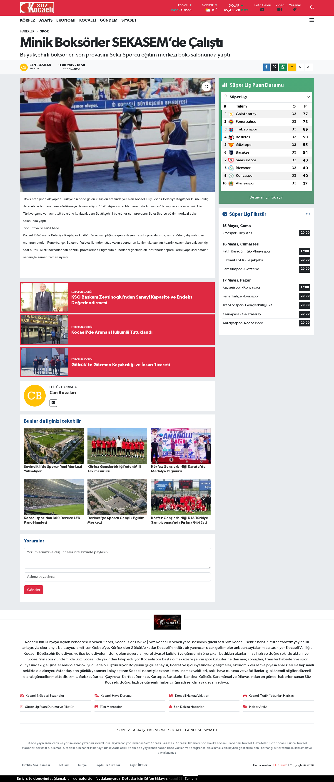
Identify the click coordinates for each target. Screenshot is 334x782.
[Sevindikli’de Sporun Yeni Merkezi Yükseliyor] (54, 446)
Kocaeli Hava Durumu (116, 695)
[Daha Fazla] (292, 67)
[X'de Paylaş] (274, 67)
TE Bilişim (280, 765)
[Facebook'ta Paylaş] (266, 67)
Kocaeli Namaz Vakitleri (192, 695)
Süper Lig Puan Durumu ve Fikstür (49, 706)
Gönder (33, 590)
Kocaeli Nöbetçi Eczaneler (45, 695)
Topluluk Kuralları (108, 765)
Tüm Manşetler (111, 706)
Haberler (27, 31)
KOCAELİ (87, 20)
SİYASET (129, 20)
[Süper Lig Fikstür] (308, 214)
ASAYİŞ (45, 20)
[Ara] (312, 8)
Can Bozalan (63, 392)
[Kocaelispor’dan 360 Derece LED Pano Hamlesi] (54, 497)
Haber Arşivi (258, 706)
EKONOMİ (65, 20)
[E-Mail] (53, 403)
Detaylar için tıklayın (266, 197)
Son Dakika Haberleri (189, 706)
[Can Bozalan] (35, 395)
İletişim (64, 765)
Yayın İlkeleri (139, 765)
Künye (82, 765)
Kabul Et (175, 779)
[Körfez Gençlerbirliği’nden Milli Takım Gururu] (117, 446)
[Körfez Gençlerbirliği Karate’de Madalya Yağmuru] (181, 446)
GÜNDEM (108, 20)
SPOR (44, 31)
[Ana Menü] (311, 21)
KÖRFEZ (27, 20)
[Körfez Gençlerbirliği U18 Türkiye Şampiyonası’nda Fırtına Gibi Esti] (181, 497)
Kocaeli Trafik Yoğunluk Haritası (271, 695)
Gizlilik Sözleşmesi (36, 765)
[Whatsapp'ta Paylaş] (283, 67)
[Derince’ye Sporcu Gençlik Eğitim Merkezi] (117, 497)
